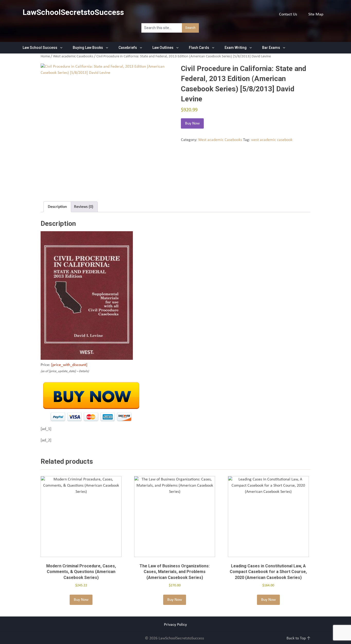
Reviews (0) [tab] (83, 207)
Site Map (315, 14)
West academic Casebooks (73, 56)
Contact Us (288, 14)
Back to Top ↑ (298, 638)
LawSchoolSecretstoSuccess (73, 12)
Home (45, 56)
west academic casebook (271, 140)
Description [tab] (57, 207)
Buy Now (192, 123)
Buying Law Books (88, 48)
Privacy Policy (175, 625)
